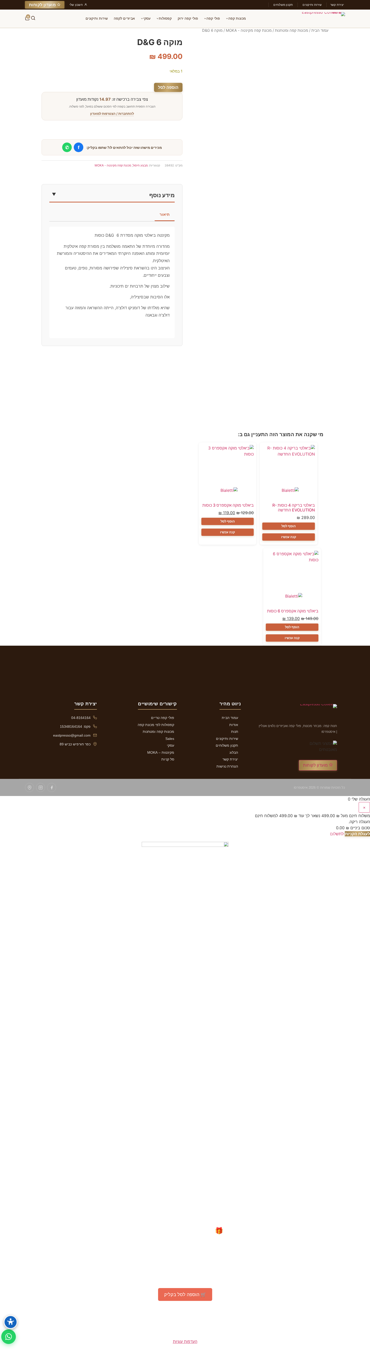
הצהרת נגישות (227, 766)
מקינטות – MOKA (160, 752)
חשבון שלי (76, 5)
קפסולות (165, 18)
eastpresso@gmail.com (72, 735)
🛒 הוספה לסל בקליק (185, 1294)
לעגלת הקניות (357, 833)
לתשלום (337, 833)
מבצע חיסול (140, 165)
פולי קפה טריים (162, 717)
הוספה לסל (168, 87)
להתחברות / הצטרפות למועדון (112, 114)
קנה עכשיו (288, 537)
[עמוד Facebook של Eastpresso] (51, 787)
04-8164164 (81, 718)
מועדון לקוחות (43, 4)
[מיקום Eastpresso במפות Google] (29, 787)
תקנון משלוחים (283, 5)
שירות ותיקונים (312, 5)
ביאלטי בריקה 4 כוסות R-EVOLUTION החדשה (293, 507)
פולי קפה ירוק (188, 18)
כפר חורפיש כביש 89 (75, 744)
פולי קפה (213, 18)
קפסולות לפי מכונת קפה (156, 725)
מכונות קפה (237, 18)
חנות (234, 731)
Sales (169, 738)
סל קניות (167, 759)
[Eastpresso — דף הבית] (320, 18)
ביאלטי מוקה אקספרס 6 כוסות (292, 610)
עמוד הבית (319, 30)
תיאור (165, 214)
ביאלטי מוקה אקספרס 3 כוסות (228, 505)
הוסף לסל (288, 526)
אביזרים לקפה (124, 18)
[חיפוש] (33, 18)
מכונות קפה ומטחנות (291, 30)
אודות (233, 725)
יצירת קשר (337, 5)
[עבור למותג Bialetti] (289, 493)
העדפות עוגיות (185, 1341)
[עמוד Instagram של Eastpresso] (40, 787)
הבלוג (234, 752)
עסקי (147, 18)
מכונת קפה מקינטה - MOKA (249, 30)
